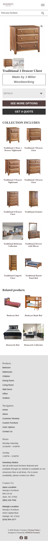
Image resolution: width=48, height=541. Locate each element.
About (5, 414)
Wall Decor (7, 389)
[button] (42, 26)
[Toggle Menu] (43, 5)
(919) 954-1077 (9, 519)
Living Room (8, 385)
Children (6, 376)
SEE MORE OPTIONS (24, 103)
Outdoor (6, 398)
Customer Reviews (10, 418)
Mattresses (7, 372)
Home (5, 410)
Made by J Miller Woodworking (24, 79)
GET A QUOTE (24, 111)
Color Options (8, 427)
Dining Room (8, 380)
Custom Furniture (10, 423)
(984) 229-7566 (9, 500)
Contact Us (7, 431)
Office (5, 394)
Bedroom (6, 367)
